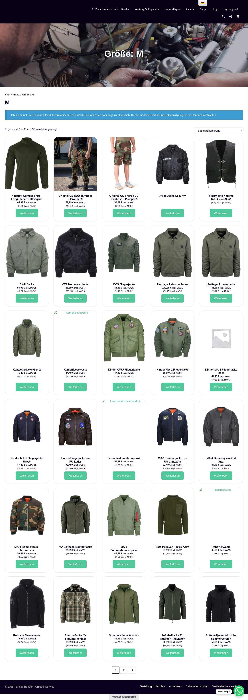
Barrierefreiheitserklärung (227, 686)
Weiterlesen (27, 213)
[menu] (202, 3)
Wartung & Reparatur (147, 9)
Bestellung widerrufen (152, 686)
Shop (203, 9)
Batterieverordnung (197, 686)
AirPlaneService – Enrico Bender (110, 9)
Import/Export (173, 9)
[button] (230, 16)
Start (7, 94)
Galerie (190, 9)
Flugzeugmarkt (230, 9)
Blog (214, 9)
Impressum (175, 686)
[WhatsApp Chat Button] (238, 690)
